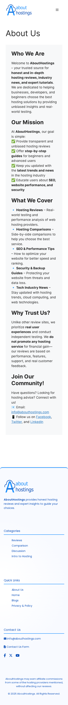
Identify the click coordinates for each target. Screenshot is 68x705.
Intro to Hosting (22, 556)
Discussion (19, 551)
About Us (17, 590)
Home (16, 595)
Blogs (15, 600)
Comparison (20, 546)
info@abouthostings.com (24, 639)
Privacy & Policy (22, 606)
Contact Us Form (18, 647)
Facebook (43, 417)
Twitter (16, 422)
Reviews (17, 540)
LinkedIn (36, 422)
